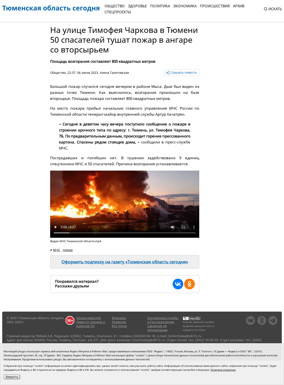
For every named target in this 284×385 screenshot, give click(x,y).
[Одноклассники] (189, 284)
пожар (68, 250)
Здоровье (137, 6)
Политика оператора (223, 369)
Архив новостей (88, 318)
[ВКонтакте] (178, 284)
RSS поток (119, 326)
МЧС (56, 250)
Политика (160, 6)
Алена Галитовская (114, 73)
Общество (115, 6)
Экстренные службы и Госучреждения (162, 320)
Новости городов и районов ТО (90, 324)
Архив (238, 6)
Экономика (185, 6)
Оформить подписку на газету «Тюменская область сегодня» (124, 262)
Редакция (119, 322)
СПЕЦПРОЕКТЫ (118, 12)
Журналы (119, 318)
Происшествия (215, 6)
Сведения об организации (157, 328)
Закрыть (11, 377)
